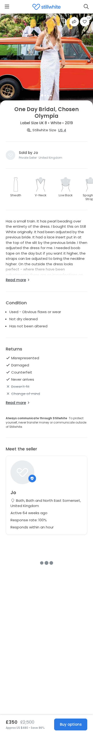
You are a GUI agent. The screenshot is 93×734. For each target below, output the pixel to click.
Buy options (71, 724)
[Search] (86, 6)
